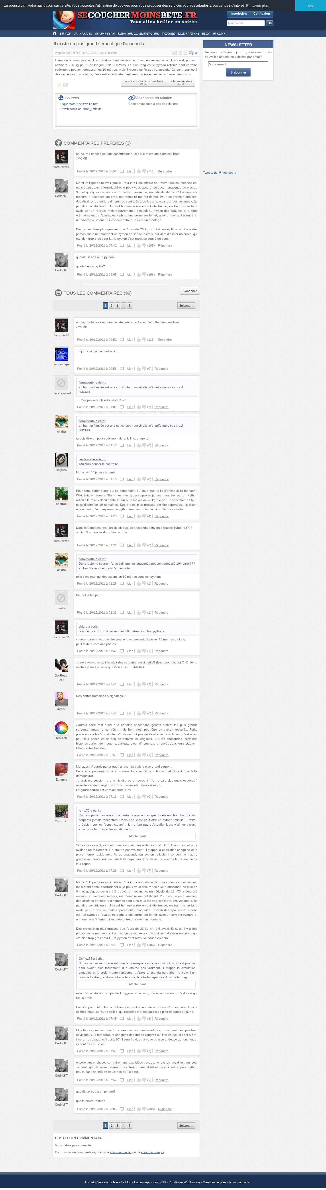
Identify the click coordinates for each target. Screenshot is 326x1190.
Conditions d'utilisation (184, 1182)
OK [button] (310, 6)
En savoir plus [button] (257, 6)
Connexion (261, 13)
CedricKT (76, 52)
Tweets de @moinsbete (219, 172)
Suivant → (186, 305)
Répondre (165, 171)
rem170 (61, 738)
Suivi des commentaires (138, 33)
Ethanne (61, 779)
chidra (61, 431)
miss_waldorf (62, 393)
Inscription (238, 13)
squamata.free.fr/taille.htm (80, 104)
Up (139, 171)
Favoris (168, 33)
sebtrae (61, 504)
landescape (61, 364)
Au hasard (83, 33)
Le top (65, 33)
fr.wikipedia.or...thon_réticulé (82, 109)
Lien (130, 171)
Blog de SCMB (214, 33)
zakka (61, 608)
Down (144, 171)
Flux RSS (159, 1182)
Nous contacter (240, 1182)
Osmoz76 (61, 821)
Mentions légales (214, 1182)
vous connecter (121, 1152)
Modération (188, 33)
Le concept (142, 1182)
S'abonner (190, 291)
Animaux (111, 52)
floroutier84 (61, 167)
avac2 (61, 709)
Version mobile (107, 1182)
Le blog (126, 1182)
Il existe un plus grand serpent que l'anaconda (99, 43)
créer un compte (152, 1152)
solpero (61, 470)
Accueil (89, 1182)
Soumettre (105, 33)
